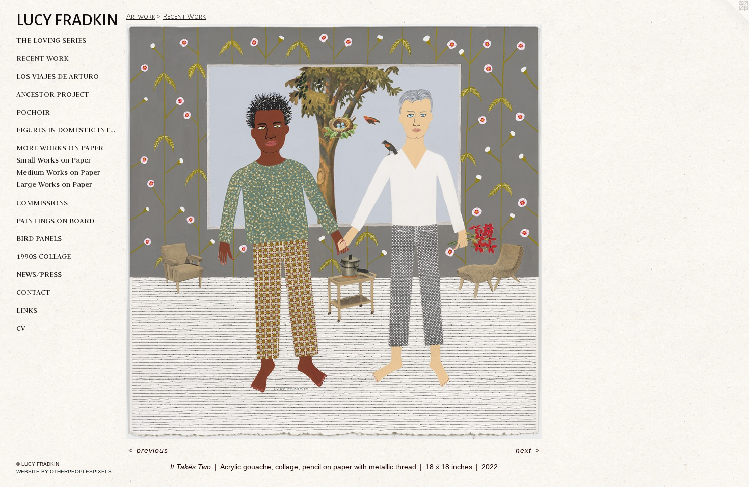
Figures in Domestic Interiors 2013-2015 (67, 129)
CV (20, 328)
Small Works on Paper (53, 160)
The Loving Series (51, 40)
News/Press (39, 274)
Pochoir (33, 112)
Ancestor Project (52, 94)
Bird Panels (39, 238)
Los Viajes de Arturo (57, 76)
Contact (33, 292)
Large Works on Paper (54, 184)
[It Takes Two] (334, 231)
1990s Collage (43, 256)
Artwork (140, 16)
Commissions (42, 202)
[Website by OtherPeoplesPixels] (728, 20)
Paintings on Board (55, 220)
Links (26, 310)
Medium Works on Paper (58, 172)
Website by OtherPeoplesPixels (64, 471)
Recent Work (42, 58)
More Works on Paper (59, 147)
